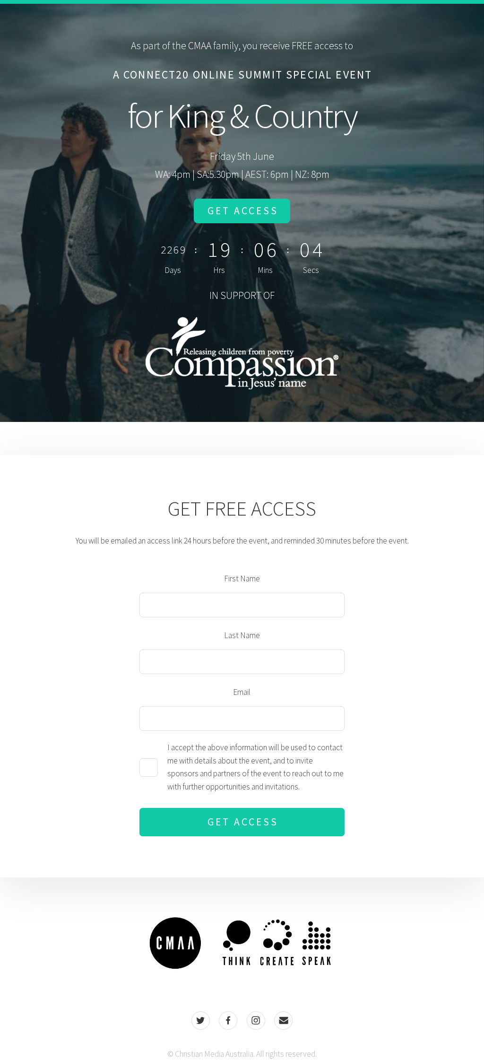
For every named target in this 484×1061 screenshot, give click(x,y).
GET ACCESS (242, 210)
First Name (242, 578)
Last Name (242, 635)
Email (242, 692)
